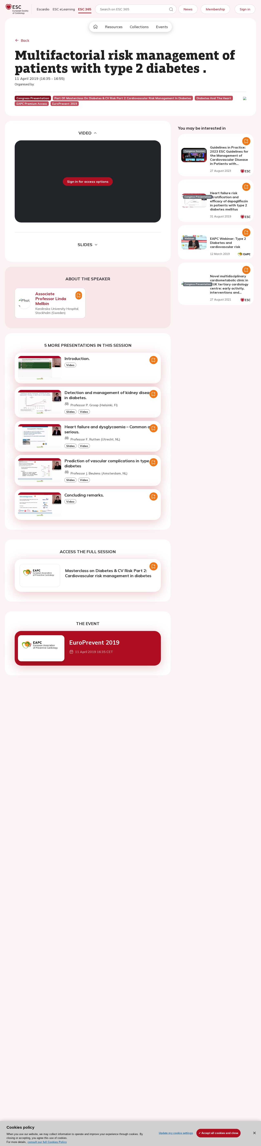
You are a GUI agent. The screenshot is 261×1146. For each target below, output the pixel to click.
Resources (114, 26)
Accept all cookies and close (219, 1133)
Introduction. (77, 358)
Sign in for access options (87, 181)
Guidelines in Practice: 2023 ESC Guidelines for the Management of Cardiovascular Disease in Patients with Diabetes (229, 157)
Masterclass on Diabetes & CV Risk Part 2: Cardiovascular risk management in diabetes (108, 573)
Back (25, 40)
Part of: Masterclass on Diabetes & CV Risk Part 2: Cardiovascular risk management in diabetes (122, 98)
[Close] (254, 1132)
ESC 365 (84, 9)
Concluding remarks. (84, 495)
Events (162, 26)
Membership (215, 9)
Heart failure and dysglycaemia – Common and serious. (109, 429)
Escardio (43, 9)
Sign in (245, 9)
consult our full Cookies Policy (47, 1141)
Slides (70, 411)
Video (70, 365)
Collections (139, 26)
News (188, 9)
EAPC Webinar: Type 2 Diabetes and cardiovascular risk (228, 243)
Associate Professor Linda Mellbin (50, 298)
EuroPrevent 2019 (94, 642)
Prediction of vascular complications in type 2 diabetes (108, 463)
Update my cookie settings (176, 1133)
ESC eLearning (64, 9)
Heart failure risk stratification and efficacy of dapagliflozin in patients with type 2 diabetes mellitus (229, 201)
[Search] (171, 10)
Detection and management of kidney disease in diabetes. (109, 395)
